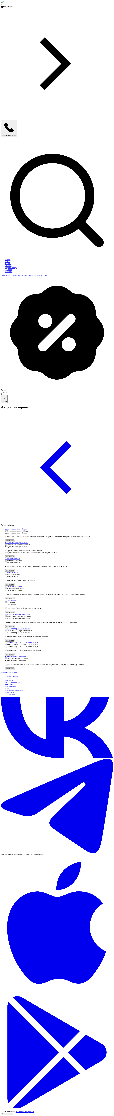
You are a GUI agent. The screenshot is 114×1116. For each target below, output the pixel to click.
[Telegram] (57, 853)
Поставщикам (10, 686)
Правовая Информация (25, 1112)
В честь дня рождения (13, 586)
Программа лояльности (14, 690)
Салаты (14, 275)
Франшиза (9, 684)
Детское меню (10, 694)
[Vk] (57, 758)
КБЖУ (7, 688)
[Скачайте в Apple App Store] (57, 995)
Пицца (3, 275)
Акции (8, 678)
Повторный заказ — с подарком (17, 614)
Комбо (8, 275)
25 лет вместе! (10, 600)
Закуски (20, 275)
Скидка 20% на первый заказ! (16, 543)
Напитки (43, 275)
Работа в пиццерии (12, 682)
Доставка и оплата (12, 676)
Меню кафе (9, 692)
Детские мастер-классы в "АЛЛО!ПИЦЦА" (22, 642)
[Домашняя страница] (9, 2)
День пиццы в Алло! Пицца (16, 529)
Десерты (37, 275)
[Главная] (57, 523)
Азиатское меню (11, 573)
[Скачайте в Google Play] (57, 1108)
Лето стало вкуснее (12, 559)
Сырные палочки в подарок (15, 656)
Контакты (9, 680)
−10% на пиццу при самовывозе (17, 629)
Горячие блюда (28, 275)
